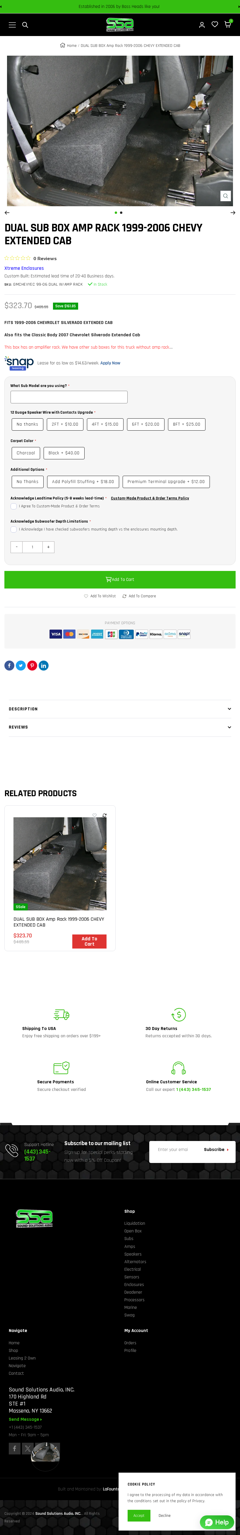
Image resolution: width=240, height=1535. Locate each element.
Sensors (131, 1277)
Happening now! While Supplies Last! (161, 7)
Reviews (18, 727)
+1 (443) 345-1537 (25, 1427)
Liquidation (134, 1223)
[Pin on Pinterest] (32, 666)
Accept (139, 1515)
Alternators (135, 1262)
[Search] (25, 24)
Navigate (17, 1366)
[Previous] (6, 213)
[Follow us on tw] (28, 1448)
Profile (130, 1351)
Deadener (133, 1292)
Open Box (133, 1231)
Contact (16, 1373)
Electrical (132, 1269)
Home (72, 45)
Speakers (133, 1254)
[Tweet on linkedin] (44, 666)
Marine (130, 1307)
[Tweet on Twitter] (21, 666)
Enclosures (134, 1285)
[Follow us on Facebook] (14, 1448)
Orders (130, 1343)
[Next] (233, 213)
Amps (129, 1247)
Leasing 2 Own (22, 1358)
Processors (134, 1300)
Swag (129, 1315)
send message (24, 1420)
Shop (13, 1351)
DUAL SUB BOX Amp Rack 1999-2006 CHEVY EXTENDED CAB (58, 922)
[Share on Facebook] (9, 666)
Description (23, 709)
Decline (165, 1515)
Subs (128, 1239)
